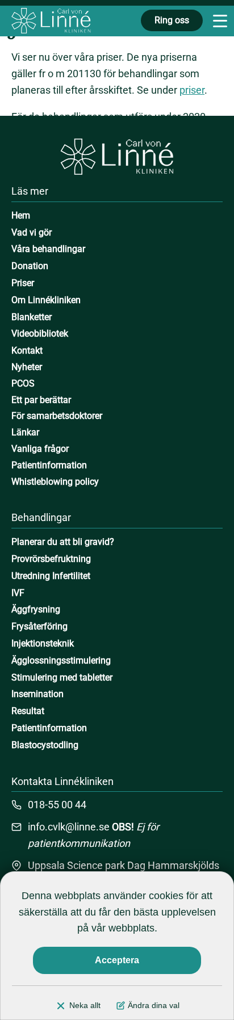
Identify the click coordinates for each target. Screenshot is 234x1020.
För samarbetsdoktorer (56, 415)
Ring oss (171, 20)
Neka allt (85, 1005)
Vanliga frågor (40, 448)
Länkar (25, 432)
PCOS (23, 383)
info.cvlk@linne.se (69, 827)
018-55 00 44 (57, 805)
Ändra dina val (153, 1005)
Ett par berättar (41, 399)
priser (191, 90)
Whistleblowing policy (55, 481)
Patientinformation (49, 465)
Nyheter (26, 367)
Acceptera (117, 960)
